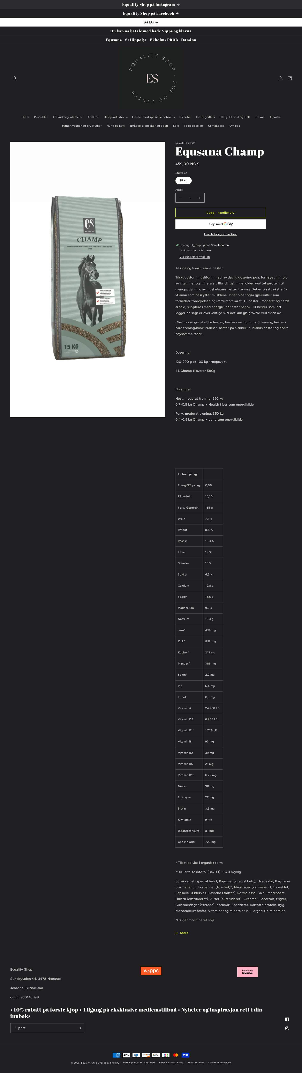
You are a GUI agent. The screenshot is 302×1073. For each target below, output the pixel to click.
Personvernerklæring (171, 1062)
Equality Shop (89, 1062)
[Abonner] (79, 1028)
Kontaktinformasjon (219, 1062)
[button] (14, 78)
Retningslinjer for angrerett (139, 1062)
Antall (179, 189)
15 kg (183, 180)
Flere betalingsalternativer (220, 234)
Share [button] (184, 933)
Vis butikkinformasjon (195, 257)
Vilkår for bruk (195, 1062)
